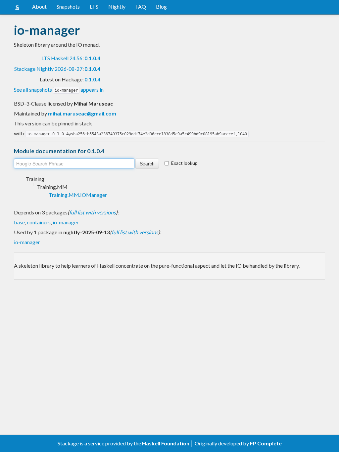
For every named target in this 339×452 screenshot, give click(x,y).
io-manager (66, 222)
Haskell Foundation (165, 443)
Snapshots (68, 6)
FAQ (140, 6)
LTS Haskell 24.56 (61, 58)
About (39, 6)
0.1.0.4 (92, 58)
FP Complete (266, 443)
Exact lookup (184, 163)
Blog (161, 6)
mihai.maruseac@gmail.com (82, 113)
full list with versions (92, 212)
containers (39, 222)
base (19, 222)
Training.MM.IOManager (78, 195)
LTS (94, 6)
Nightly (116, 6)
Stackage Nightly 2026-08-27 (48, 69)
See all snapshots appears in (59, 89)
